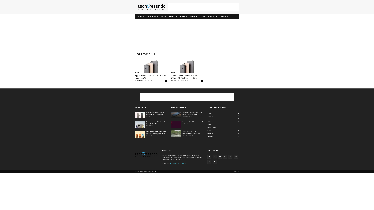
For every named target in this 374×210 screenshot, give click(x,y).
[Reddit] (236, 157)
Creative (223, 16)
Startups (211, 16)
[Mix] (225, 157)
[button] (236, 17)
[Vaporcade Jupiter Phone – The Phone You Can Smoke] (176, 115)
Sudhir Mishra (139, 80)
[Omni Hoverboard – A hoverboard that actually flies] (176, 133)
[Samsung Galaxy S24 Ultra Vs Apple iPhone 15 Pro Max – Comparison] (140, 115)
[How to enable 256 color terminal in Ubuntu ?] (176, 124)
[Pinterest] (230, 157)
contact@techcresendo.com (178, 163)
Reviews (193, 16)
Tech (163, 16)
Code (202, 16)
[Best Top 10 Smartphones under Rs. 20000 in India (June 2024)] (140, 134)
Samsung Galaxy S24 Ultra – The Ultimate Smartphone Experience (156, 124)
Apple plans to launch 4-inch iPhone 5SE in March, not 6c (184, 76)
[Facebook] (209, 157)
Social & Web (152, 16)
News (140, 16)
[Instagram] (215, 156)
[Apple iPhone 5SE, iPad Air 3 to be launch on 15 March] (151, 65)
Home (136, 51)
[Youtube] (215, 162)
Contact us (236, 171)
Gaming (182, 16)
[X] (209, 162)
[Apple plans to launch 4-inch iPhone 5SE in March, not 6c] (187, 65)
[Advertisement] (203, 7)
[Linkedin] (220, 157)
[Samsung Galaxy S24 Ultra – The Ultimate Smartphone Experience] (140, 124)
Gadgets (172, 16)
